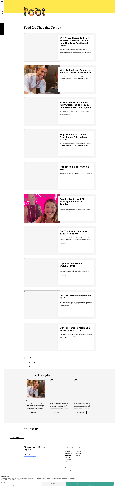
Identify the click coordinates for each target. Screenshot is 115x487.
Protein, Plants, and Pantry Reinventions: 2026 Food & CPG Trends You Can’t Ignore (75, 105)
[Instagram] (2, 12)
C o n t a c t (2, 29)
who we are (67, 451)
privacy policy (68, 463)
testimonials (68, 461)
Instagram (78, 453)
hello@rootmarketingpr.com (30, 456)
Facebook (78, 451)
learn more (33, 412)
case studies (68, 455)
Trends (44, 362)
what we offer (68, 453)
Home (25, 22)
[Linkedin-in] (2, 13)
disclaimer (67, 467)
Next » (31, 357)
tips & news (67, 457)
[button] (2, 5)
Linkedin (78, 455)
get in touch (68, 459)
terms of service (69, 465)
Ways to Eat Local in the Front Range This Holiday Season (73, 137)
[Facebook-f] (2, 10)
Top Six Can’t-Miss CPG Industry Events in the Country (72, 201)
